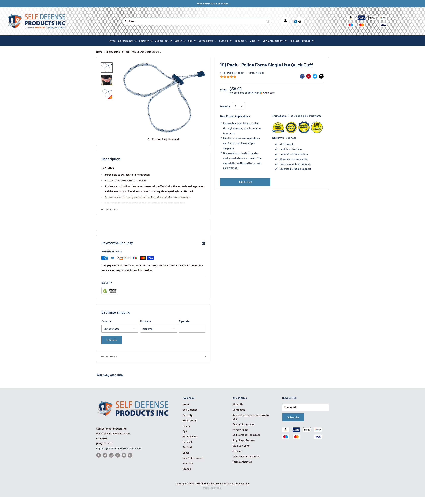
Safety (178, 40)
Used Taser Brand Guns (245, 456)
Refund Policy (109, 356)
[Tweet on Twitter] (315, 76)
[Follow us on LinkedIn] (130, 455)
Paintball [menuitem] (295, 40)
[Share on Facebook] (302, 76)
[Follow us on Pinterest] (117, 455)
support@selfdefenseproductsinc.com (118, 448)
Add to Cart (245, 181)
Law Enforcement (273, 40)
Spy (190, 40)
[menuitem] (127, 40)
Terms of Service (242, 461)
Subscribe (293, 417)
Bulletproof (161, 40)
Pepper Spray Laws (243, 424)
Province (145, 321)
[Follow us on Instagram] (111, 455)
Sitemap (237, 450)
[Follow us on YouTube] (124, 455)
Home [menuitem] (112, 40)
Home (99, 51)
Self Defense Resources (246, 434)
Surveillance (206, 40)
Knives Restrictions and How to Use (250, 416)
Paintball (188, 463)
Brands (306, 40)
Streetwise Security (232, 73)
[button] (228, 76)
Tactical (239, 40)
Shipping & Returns (243, 440)
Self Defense (125, 40)
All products (112, 51)
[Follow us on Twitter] (105, 455)
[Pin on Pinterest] (308, 76)
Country (106, 321)
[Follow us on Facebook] (98, 455)
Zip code (184, 321)
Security (144, 40)
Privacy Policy (240, 429)
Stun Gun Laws (241, 445)
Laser (253, 40)
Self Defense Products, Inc (235, 483)
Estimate (111, 339)
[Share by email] (321, 76)
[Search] (268, 21)
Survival (223, 40)
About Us (237, 404)
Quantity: (225, 106)
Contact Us (238, 409)
